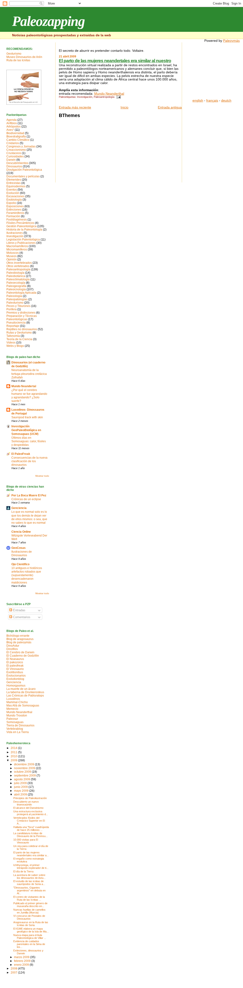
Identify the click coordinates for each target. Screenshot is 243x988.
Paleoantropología (104, 96)
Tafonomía (13, 336)
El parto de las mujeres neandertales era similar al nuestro (115, 60)
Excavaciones (15, 196)
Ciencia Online (21, 531)
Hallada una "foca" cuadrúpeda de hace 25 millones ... (31, 828)
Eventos (11, 189)
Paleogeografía (16, 286)
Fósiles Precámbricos (20, 223)
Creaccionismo (16, 149)
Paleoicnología (16, 289)
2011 (14, 752)
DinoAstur (12, 645)
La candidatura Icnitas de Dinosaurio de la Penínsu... (30, 834)
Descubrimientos (17, 163)
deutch (226, 100)
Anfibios (11, 123)
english (197, 100)
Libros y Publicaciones (21, 243)
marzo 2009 (22, 957)
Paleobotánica (15, 276)
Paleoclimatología (18, 279)
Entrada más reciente (75, 107)
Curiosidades (15, 156)
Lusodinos (13, 699)
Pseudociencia (16, 322)
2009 (14, 760)
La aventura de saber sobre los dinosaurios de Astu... (29, 876)
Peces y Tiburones (18, 306)
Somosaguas (14, 722)
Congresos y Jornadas (21, 146)
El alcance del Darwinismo (28, 807)
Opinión (11, 259)
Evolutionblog (15, 679)
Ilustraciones (14, 233)
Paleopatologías (17, 299)
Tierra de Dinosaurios (20, 725)
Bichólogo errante (17, 635)
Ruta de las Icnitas (18, 60)
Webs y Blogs (15, 346)
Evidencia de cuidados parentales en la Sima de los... (29, 944)
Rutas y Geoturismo (19, 332)
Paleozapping (48, 21)
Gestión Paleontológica (21, 226)
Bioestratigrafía (16, 136)
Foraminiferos (15, 213)
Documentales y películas (23, 176)
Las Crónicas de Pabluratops (25, 695)
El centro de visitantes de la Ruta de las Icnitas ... (29, 898)
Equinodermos (15, 186)
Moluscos (12, 252)
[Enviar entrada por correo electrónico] (118, 96)
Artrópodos (13, 126)
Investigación (84, 96)
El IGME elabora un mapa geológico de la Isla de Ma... (31, 930)
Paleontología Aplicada (21, 292)
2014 (14, 748)
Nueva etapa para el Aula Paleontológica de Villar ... (29, 936)
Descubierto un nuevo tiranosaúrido (26, 803)
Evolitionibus (14, 672)
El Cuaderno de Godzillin (22, 655)
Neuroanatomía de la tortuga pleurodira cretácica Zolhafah (29, 373)
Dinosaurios (14, 166)
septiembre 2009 (25, 775)
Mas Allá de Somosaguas (22, 705)
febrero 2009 (22, 960)
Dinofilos (12, 649)
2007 (14, 972)
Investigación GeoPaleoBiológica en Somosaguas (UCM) (26, 430)
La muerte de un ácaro (21, 689)
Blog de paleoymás (18, 642)
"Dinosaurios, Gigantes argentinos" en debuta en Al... (29, 890)
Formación (13, 216)
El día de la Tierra (23, 871)
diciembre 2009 (24, 764)
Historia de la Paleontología (24, 229)
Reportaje (12, 326)
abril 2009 (21, 794)
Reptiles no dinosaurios (21, 329)
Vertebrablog (14, 728)
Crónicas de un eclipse (26, 499)
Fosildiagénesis (16, 219)
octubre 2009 (23, 771)
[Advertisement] (216, 72)
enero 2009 (22, 964)
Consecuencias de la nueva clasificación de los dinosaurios (29, 461)
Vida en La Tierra (17, 732)
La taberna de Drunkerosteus (25, 692)
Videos (10, 342)
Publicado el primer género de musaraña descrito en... (30, 905)
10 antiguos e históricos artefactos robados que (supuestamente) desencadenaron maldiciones (26, 575)
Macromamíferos (17, 246)
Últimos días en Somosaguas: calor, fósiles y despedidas (28, 441)
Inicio (124, 107)
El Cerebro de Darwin (20, 652)
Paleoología (14, 296)
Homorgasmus (15, 685)
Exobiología (14, 199)
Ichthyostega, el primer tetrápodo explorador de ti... (30, 866)
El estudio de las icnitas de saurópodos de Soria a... (29, 882)
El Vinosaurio (15, 669)
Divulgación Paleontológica (24, 169)
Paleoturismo (14, 302)
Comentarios (21, 617)
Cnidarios (12, 143)
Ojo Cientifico (20, 564)
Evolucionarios (16, 675)
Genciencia (19, 508)
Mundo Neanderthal (109, 93)
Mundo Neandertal (23, 386)
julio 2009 (21, 783)
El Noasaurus (15, 659)
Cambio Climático (17, 139)
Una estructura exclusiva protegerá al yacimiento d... (30, 813)
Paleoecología (15, 282)
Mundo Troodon (16, 715)
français (212, 100)
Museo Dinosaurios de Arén (24, 57)
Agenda (11, 120)
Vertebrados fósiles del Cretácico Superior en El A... (29, 820)
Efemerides (13, 179)
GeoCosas (18, 548)
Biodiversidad (15, 133)
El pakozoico (14, 662)
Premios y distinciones (20, 312)
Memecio (12, 708)
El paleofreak (14, 665)
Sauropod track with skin (27, 417)
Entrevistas (13, 183)
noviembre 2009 (25, 768)
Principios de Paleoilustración (30, 798)
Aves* (10, 130)
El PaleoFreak (20, 454)
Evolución (12, 193)
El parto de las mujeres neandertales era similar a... (31, 854)
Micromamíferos (16, 249)
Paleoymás (231, 40)
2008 (14, 968)
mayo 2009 (21, 790)
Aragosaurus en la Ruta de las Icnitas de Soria (30, 924)
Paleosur (12, 718)
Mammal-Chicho (17, 702)
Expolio (11, 203)
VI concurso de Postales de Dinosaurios (29, 917)
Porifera (11, 309)
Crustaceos (13, 153)
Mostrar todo (42, 476)
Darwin (11, 159)
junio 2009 (21, 786)
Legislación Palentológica (23, 239)
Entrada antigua (170, 107)
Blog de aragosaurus (19, 639)
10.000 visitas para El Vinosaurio (25, 841)
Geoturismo (13, 53)
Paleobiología (15, 272)
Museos (11, 256)
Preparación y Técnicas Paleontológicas (21, 317)
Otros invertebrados (19, 262)
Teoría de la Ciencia (19, 339)
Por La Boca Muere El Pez (28, 495)
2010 (14, 756)
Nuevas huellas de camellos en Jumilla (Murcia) (29, 911)
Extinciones (13, 209)
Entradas (18, 610)
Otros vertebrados (17, 266)
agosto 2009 (22, 779)
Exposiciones (15, 206)
